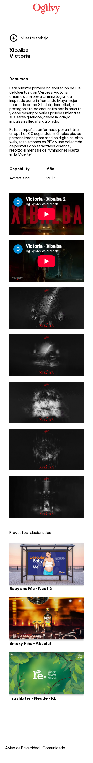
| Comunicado (52, 748)
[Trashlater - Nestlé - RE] (46, 673)
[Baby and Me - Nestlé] (46, 564)
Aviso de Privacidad (22, 748)
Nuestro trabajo (35, 38)
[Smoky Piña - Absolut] (46, 618)
